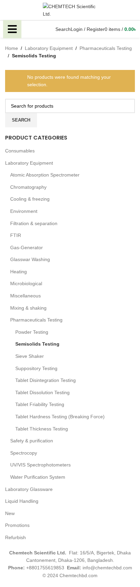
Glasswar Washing (30, 259)
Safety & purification (31, 440)
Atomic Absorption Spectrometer (45, 175)
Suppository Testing (36, 368)
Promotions (17, 525)
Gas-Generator (26, 247)
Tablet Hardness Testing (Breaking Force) (60, 416)
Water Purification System (37, 477)
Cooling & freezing (30, 199)
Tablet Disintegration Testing (45, 380)
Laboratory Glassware (29, 489)
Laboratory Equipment (29, 163)
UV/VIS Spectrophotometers (40, 464)
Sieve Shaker (29, 356)
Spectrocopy (23, 453)
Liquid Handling (21, 501)
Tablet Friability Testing (39, 404)
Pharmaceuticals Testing (36, 320)
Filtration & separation (33, 223)
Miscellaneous (25, 295)
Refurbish (15, 537)
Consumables (20, 150)
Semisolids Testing (37, 344)
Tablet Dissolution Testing (42, 392)
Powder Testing (31, 332)
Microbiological (26, 283)
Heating (18, 271)
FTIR (15, 235)
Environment (23, 211)
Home (11, 48)
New (10, 513)
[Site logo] (70, 10)
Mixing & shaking (28, 308)
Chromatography (28, 187)
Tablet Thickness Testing (41, 429)
